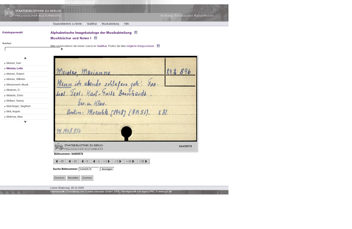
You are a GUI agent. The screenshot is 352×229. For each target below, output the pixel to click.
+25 (142, 161)
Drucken (59, 177)
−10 (74, 161)
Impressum (56, 191)
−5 (86, 161)
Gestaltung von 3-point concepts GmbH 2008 (93, 191)
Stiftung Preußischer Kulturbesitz (187, 15)
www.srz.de (165, 191)
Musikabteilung (110, 23)
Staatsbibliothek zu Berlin (67, 23)
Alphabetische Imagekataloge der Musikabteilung (91, 32)
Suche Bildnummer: (66, 168)
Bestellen (73, 177)
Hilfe (126, 23)
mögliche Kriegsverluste (140, 46)
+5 (117, 161)
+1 (105, 161)
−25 (61, 161)
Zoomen (87, 177)
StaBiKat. (102, 46)
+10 (129, 161)
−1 (97, 161)
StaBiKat (92, 23)
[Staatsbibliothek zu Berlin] (28, 16)
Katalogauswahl (12, 32)
